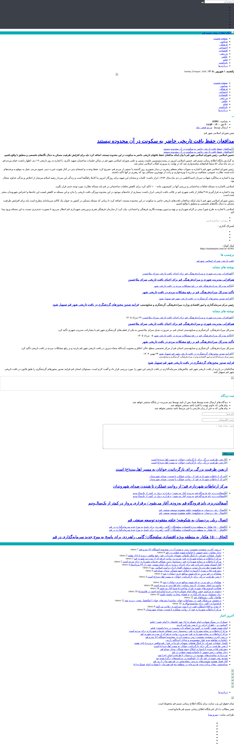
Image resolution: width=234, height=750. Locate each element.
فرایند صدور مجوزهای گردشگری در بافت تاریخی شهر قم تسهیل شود (96, 304)
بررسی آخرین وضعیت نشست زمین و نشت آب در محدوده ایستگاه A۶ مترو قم (180, 549)
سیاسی (224, 41)
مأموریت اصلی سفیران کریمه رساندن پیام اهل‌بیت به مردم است (187, 585)
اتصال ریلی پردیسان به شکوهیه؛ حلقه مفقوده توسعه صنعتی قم (178, 520)
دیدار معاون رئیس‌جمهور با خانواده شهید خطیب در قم (193, 552)
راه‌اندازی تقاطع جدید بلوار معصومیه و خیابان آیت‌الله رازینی (196, 640)
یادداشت (223, 62)
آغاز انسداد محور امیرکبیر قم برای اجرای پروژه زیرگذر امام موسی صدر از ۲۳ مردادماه (175, 564)
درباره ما (223, 65)
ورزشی (224, 53)
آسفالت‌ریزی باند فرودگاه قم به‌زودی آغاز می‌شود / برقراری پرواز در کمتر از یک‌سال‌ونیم (158, 503)
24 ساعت (12, 543)
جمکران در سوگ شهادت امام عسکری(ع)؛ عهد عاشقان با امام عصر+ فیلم (189, 622)
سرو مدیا (213, 714)
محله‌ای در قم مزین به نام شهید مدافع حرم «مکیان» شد (192, 573)
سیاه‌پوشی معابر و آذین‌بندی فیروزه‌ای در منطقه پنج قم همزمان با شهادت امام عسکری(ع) (180, 664)
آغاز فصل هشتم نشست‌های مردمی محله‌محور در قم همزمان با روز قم (190, 661)
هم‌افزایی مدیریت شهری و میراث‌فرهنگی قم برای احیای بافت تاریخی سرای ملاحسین (181, 279)
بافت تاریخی (227, 261)
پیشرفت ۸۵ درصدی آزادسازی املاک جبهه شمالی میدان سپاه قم (187, 570)
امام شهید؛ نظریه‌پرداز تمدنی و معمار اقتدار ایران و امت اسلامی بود (186, 567)
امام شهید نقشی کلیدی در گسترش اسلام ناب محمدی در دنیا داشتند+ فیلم (189, 628)
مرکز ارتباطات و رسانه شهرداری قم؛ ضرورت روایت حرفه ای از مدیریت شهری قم (177, 558)
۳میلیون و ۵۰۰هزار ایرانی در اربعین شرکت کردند (202, 625)
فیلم (225, 59)
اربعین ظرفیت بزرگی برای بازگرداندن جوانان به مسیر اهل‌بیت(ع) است (172, 469)
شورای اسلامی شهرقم (208, 261)
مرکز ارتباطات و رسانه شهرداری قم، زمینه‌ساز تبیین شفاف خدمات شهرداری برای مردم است (172, 561)
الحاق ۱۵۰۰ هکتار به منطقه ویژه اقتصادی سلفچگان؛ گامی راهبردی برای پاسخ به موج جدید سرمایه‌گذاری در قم (140, 537)
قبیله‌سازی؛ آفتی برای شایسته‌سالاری (201, 603)
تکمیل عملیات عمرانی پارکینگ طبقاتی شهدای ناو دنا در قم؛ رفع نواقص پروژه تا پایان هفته (174, 555)
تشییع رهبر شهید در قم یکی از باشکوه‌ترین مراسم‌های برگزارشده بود (192, 658)
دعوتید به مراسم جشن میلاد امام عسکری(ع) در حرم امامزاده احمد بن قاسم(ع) (179, 591)
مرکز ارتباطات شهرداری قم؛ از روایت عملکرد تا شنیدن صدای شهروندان (170, 486)
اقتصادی (223, 50)
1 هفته (3, 543)
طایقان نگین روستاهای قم (207, 597)
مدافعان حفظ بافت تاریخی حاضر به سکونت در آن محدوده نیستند (165, 141)
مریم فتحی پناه (204, 127)
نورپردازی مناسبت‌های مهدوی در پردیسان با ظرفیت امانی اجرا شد (193, 655)
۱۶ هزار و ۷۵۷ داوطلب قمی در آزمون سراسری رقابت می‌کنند (188, 606)
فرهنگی (223, 44)
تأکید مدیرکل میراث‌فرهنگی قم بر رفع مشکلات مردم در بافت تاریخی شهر (188, 292)
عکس (224, 56)
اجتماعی (223, 47)
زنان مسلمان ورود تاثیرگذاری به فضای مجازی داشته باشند (190, 594)
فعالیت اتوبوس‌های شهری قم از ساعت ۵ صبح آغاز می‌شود (190, 588)
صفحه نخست (220, 38)
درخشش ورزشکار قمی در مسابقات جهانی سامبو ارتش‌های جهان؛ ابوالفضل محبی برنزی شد (173, 600)
